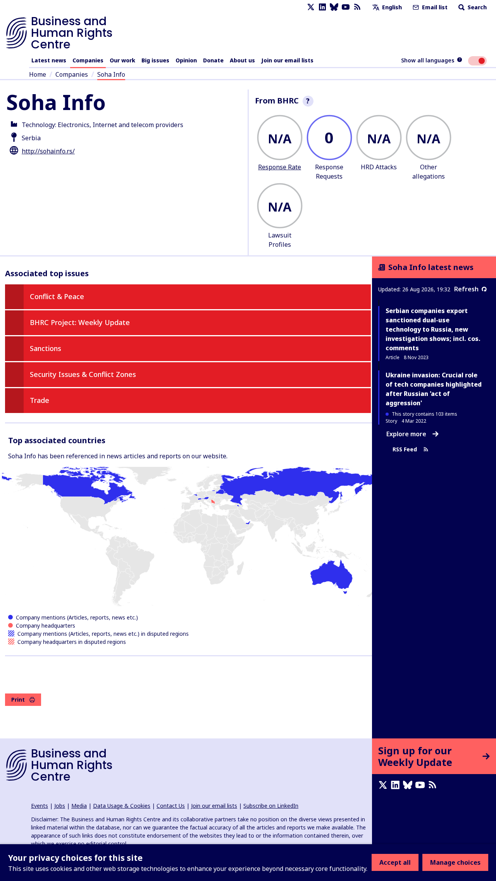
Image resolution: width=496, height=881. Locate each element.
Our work (122, 60)
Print (18, 699)
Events (39, 805)
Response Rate (279, 167)
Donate (213, 60)
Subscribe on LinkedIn (270, 805)
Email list (434, 7)
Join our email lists (287, 60)
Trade (39, 400)
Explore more (406, 434)
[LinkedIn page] (322, 7)
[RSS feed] (357, 7)
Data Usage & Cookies (121, 805)
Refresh (466, 289)
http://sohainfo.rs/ (48, 151)
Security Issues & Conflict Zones (83, 374)
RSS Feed (405, 449)
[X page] (310, 7)
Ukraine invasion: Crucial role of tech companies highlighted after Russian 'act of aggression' (434, 389)
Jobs (59, 805)
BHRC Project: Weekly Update (80, 322)
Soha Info (111, 74)
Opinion (186, 60)
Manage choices (455, 862)
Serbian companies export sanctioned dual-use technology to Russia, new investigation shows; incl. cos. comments (433, 329)
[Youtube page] (345, 7)
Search (476, 7)
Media (79, 805)
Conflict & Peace (57, 296)
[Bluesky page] (334, 7)
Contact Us (171, 805)
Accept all (395, 862)
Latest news (48, 60)
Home (37, 74)
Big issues (155, 60)
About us (242, 60)
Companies (87, 60)
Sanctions (45, 348)
